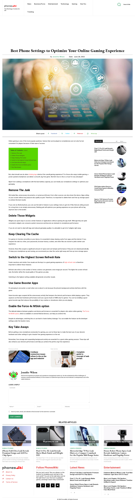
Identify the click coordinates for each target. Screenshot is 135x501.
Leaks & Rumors (75, 448)
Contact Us (9, 479)
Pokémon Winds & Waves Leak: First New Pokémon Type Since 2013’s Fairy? (118, 473)
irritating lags (33, 174)
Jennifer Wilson (59, 57)
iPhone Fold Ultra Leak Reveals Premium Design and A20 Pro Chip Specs (15, 453)
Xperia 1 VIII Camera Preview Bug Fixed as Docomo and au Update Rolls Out (103, 200)
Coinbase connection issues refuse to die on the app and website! (38, 355)
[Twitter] (53, 485)
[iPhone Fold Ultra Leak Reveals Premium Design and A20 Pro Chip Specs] (16, 436)
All (116, 141)
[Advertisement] (67, 31)
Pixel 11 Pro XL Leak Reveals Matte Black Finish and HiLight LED (104, 150)
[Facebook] (38, 485)
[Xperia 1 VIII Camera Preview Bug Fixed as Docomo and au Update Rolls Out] (121, 201)
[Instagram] (43, 485)
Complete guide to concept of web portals (82, 355)
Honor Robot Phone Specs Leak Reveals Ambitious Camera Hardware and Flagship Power (104, 175)
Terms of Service (11, 482)
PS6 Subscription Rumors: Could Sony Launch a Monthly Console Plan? (103, 188)
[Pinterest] (48, 485)
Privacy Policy (10, 475)
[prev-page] (71, 492)
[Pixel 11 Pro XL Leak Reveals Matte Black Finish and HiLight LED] (121, 150)
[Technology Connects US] (16, 468)
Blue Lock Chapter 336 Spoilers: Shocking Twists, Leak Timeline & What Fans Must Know (117, 488)
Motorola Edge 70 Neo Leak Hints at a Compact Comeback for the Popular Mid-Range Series (104, 163)
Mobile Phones (7, 448)
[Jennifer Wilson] (13, 375)
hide (25, 150)
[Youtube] (57, 485)
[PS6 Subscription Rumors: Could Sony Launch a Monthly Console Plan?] (121, 188)
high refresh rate (70, 262)
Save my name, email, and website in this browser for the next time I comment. (33, 411)
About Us (9, 472)
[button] (122, 4)
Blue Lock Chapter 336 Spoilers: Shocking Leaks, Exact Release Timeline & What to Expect (118, 480)
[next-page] (74, 492)
